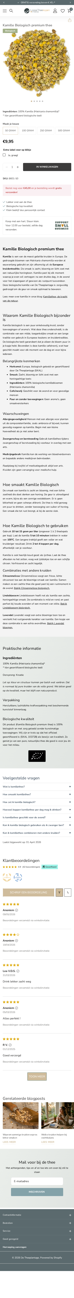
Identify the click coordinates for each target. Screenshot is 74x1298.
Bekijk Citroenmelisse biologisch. (32, 588)
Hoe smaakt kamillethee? (17, 794)
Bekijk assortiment (5, 10)
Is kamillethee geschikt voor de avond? (24, 817)
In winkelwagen (47, 166)
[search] (11, 11)
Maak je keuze (11, 123)
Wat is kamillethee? (14, 786)
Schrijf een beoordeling (28, 892)
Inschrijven (37, 1191)
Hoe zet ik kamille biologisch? (19, 802)
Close (37, 1215)
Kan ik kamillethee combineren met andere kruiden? (31, 833)
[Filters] (59, 893)
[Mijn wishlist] (63, 11)
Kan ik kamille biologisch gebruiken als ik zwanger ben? (33, 825)
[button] (4, 2)
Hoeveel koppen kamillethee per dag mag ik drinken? (32, 809)
